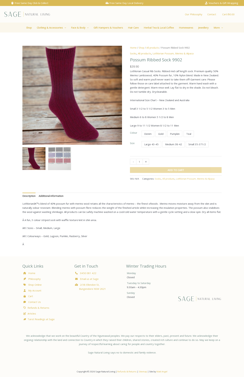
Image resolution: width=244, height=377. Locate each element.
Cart (30, 296)
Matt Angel (162, 371)
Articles (32, 313)
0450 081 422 (88, 273)
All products (152, 47)
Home (133, 47)
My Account (34, 290)
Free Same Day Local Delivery (126, 3)
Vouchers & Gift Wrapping (223, 3)
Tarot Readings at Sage (41, 319)
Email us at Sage (89, 279)
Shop (141, 47)
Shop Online (35, 284)
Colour (133, 132)
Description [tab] (29, 195)
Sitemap (143, 371)
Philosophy (34, 279)
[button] (51, 27)
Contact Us (34, 302)
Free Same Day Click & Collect (31, 3)
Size (132, 143)
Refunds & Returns (38, 307)
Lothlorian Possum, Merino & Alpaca (173, 53)
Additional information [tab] (51, 195)
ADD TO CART (176, 170)
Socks (133, 53)
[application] (64, 27)
